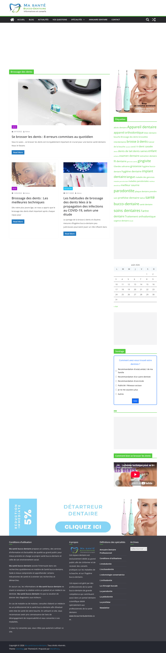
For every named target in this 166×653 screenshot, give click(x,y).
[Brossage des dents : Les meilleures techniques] (34, 174)
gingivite (144, 161)
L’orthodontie (106, 580)
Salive (142, 198)
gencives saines (132, 162)
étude (131, 221)
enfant (152, 151)
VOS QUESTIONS (60, 19)
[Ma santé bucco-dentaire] (12, 20)
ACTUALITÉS (43, 19)
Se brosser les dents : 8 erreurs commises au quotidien (52, 136)
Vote (135, 401)
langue (130, 177)
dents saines (140, 151)
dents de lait (125, 151)
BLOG (31, 19)
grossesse (136, 166)
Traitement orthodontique (140, 216)
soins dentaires (127, 210)
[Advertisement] (83, 42)
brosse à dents (137, 141)
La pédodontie (106, 596)
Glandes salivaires (122, 166)
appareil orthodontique (129, 132)
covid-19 (134, 146)
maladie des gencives (145, 177)
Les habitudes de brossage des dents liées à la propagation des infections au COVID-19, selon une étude (83, 206)
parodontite (124, 190)
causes (128, 147)
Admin (27, 131)
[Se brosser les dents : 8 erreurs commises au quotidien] (59, 102)
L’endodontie (106, 564)
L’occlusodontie (107, 569)
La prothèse (105, 602)
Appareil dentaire (142, 126)
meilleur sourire (130, 185)
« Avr (116, 306)
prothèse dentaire (128, 197)
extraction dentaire (148, 156)
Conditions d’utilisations (111, 558)
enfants (116, 156)
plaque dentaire (142, 191)
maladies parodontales (138, 181)
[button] (83, 19)
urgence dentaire (121, 220)
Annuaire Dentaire (98, 19)
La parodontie (106, 591)
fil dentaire (120, 161)
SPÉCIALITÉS (76, 19)
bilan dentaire (150, 132)
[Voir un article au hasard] (154, 20)
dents (115, 151)
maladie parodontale (121, 181)
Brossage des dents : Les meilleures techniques (30, 200)
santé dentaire (146, 204)
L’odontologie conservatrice (112, 574)
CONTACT (116, 19)
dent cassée (146, 146)
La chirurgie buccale (108, 586)
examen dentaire (129, 155)
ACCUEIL (21, 19)
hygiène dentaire (131, 171)
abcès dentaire (120, 127)
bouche (117, 137)
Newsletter (104, 607)
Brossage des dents (129, 137)
